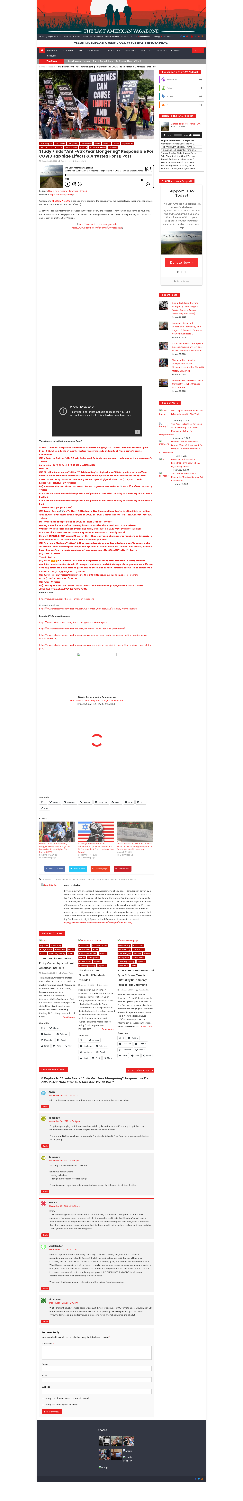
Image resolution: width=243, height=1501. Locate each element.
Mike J (53, 1202)
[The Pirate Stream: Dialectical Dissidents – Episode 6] (96, 940)
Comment (48, 1343)
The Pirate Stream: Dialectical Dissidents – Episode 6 (93, 975)
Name (46, 1364)
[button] (195, 50)
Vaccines (132, 879)
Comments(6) (80, 161)
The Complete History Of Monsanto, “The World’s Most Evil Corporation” (187, 477)
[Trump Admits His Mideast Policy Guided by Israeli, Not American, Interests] (57, 940)
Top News (52, 50)
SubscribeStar (144, 36)
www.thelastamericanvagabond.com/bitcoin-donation (97, 700)
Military (71, 949)
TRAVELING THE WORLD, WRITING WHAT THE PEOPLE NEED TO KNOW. (121, 43)
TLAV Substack (113, 50)
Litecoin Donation (112, 36)
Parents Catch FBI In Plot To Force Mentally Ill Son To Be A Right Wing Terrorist (185, 463)
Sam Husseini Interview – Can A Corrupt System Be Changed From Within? (187, 384)
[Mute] (190, 135)
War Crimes (123, 965)
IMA (80, 50)
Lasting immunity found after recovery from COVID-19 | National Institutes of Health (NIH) (87, 525)
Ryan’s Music (168, 36)
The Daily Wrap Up (61, 201)
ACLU (51, 879)
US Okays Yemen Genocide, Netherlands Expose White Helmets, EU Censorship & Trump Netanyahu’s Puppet (96, 847)
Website (46, 1386)
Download (73, 191)
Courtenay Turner (99, 945)
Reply (45, 1106)
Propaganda (127, 143)
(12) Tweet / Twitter (49, 553)
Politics (116, 143)
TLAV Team (68, 50)
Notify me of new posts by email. (62, 1404)
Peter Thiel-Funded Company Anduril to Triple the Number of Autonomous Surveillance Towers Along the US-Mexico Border (128, 61)
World (70, 953)
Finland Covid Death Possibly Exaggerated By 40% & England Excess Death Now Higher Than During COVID (54, 847)
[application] (181, 135)
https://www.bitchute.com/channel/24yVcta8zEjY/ (97, 227)
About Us (67, 36)
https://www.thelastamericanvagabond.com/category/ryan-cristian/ (98, 922)
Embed (83, 191)
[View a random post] (201, 50)
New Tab (44, 468)
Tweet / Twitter (47, 557)
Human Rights (124, 953)
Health (97, 143)
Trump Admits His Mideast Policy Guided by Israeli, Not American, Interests (56, 963)
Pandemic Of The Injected (97, 879)
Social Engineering (98, 147)
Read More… (69, 1017)
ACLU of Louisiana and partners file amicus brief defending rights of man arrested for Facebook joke (93, 447)
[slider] (197, 134)
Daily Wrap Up (46, 143)
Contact (76, 36)
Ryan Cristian (71, 147)
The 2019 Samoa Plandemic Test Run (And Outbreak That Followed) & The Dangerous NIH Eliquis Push (55, 1069)
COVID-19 (70, 879)
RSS (75, 194)
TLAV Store (146, 50)
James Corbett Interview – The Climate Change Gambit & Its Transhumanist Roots (141, 1070)
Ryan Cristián (66, 161)
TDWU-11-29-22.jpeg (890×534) (55, 507)
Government (86, 143)
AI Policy (51, 56)
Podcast (106, 143)
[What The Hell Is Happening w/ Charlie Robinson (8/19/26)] (128, 1459)
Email (69, 194)
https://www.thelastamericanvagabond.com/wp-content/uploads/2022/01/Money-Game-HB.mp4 (88, 608)
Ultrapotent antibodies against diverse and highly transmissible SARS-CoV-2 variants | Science (90, 528)
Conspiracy (73, 143)
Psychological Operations (51, 147)
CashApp (156, 36)
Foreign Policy (46, 949)
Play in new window (57, 191)
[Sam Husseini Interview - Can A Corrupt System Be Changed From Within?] (116, 1454)
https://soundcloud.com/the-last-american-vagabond (66, 599)
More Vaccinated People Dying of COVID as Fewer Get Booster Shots (75, 521)
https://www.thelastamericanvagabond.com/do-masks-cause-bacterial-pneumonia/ (82, 628)
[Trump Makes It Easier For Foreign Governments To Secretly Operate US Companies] (103, 1467)
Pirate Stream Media (87, 953)
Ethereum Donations (129, 36)
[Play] (164, 135)
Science (83, 147)
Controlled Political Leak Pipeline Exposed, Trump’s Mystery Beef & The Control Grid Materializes (187, 347)
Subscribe (129, 50)
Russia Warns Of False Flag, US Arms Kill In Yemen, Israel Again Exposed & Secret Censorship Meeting (134, 846)
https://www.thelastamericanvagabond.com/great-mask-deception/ (73, 622)
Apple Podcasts (57, 194)
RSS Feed (175, 50)
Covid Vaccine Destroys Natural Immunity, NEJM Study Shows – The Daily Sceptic (82, 532)
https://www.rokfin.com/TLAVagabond (97, 224)
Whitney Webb (67, 973)
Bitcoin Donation (96, 36)
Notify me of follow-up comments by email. (67, 1398)
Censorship (60, 143)
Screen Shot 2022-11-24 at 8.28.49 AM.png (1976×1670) (67, 465)
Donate (85, 36)
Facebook (80, 879)
